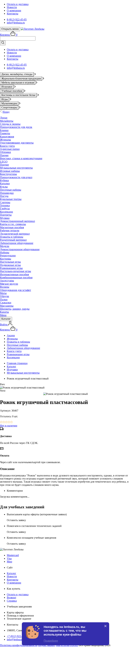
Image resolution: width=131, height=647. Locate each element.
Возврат (11, 597)
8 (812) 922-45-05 (17, 19)
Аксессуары (7, 280)
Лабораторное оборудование (16, 243)
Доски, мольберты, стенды (16, 74)
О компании (14, 10)
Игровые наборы (10, 171)
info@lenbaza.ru (16, 22)
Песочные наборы (10, 189)
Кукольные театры (10, 199)
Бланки (4, 130)
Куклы (4, 186)
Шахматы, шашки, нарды (15, 308)
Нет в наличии (8, 425)
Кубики (4, 180)
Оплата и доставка (17, 4)
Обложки (5, 152)
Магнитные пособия (12, 227)
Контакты (12, 13)
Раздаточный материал (13, 239)
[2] (4, 422)
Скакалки (5, 302)
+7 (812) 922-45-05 (17, 636)
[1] (1, 422)
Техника (5, 205)
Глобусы (5, 208)
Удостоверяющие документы (17, 142)
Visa (9, 558)
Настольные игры (10, 261)
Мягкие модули (9, 283)
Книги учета (7, 145)
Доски (3, 117)
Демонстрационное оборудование (20, 249)
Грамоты (5, 133)
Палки (4, 299)
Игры (4, 99)
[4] (9, 422)
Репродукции (8, 255)
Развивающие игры (11, 268)
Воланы (4, 286)
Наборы (4, 252)
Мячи (3, 315)
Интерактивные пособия (14, 274)
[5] (11, 422)
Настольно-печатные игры (15, 271)
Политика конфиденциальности (18, 645)
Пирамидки (7, 193)
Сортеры (5, 202)
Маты (3, 293)
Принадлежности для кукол (16, 177)
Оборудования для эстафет (15, 290)
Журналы (5, 139)
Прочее (4, 155)
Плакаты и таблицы (11, 236)
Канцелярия (7, 136)
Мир (9, 561)
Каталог (6, 318)
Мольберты (6, 120)
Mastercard (13, 555)
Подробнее (51, 640)
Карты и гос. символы (13, 224)
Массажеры (6, 305)
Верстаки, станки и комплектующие (21, 158)
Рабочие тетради (9, 230)
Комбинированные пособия (16, 277)
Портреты (6, 214)
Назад (6, 111)
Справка (12, 600)
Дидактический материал (15, 233)
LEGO (4, 161)
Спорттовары (9, 107)
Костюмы (5, 258)
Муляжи (5, 218)
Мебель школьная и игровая (17, 82)
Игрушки (6, 86)
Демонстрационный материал (17, 221)
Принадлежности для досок (16, 127)
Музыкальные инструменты (16, 167)
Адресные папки (10, 149)
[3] (6, 422)
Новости (12, 7)
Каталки (5, 183)
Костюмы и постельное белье (18, 95)
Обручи (4, 296)
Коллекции (6, 211)
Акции (11, 335)
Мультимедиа (9, 103)
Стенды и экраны (10, 124)
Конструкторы (8, 174)
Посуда (4, 196)
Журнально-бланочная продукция (21, 78)
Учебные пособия (11, 90)
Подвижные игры (10, 265)
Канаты (4, 311)
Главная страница (17, 363)
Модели (4, 246)
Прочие (4, 164)
